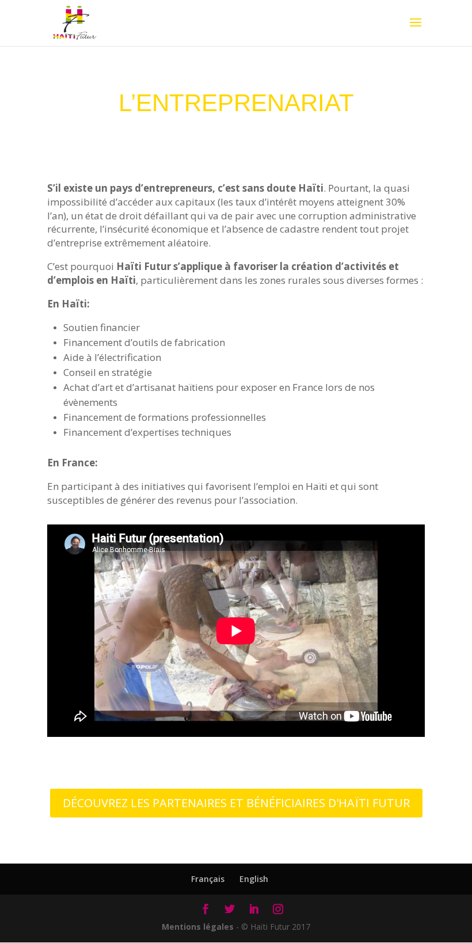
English (253, 878)
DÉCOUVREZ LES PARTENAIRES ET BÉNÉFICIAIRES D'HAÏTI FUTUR (236, 803)
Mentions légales (198, 926)
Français (207, 878)
